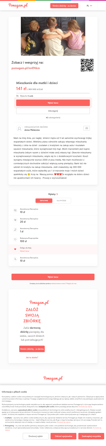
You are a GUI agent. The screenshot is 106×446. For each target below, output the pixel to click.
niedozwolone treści (58, 283)
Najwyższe (61, 200)
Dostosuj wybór (36, 436)
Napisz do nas (71, 283)
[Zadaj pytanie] (86, 128)
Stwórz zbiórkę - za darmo (64, 5)
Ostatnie (44, 200)
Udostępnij (53, 110)
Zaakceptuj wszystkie (91, 436)
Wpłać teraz (53, 102)
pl (88, 5)
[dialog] (53, 415)
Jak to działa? (32, 357)
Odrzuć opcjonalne (63, 436)
